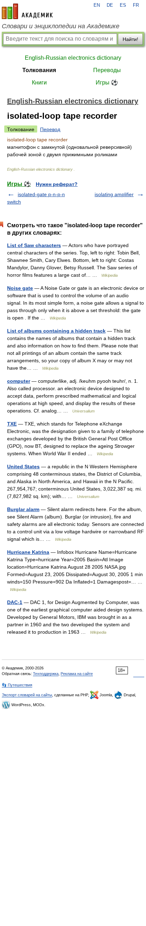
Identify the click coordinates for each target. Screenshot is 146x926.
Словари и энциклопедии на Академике (60, 26)
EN (97, 5)
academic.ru (27, 11)
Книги (39, 83)
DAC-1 (14, 602)
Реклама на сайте (77, 674)
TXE (12, 424)
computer (18, 381)
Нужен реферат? (57, 184)
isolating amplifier (114, 194)
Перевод (50, 129)
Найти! (130, 39)
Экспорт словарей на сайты (27, 695)
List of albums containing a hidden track (56, 331)
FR (136, 5)
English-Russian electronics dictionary (73, 58)
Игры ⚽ (107, 83)
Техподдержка (45, 674)
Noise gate (20, 288)
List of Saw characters (34, 245)
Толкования (39, 70)
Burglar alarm (23, 509)
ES (123, 5)
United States (23, 466)
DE (110, 5)
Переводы (107, 70)
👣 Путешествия (17, 685)
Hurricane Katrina (28, 552)
